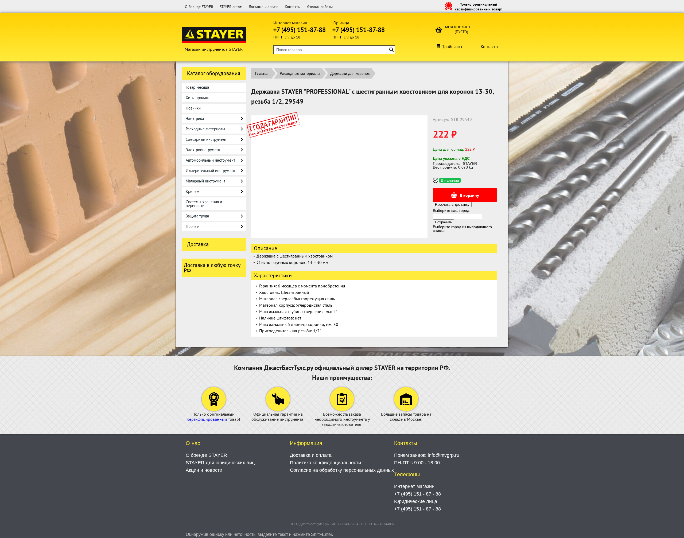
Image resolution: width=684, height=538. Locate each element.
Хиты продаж (197, 97)
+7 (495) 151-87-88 (299, 30)
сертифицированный (207, 419)
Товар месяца (197, 87)
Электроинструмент (203, 149)
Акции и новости (204, 470)
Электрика (195, 118)
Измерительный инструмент (210, 170)
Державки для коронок (350, 73)
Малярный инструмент (205, 181)
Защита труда (197, 216)
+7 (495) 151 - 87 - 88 (417, 494)
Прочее (192, 226)
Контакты (292, 6)
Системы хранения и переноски (204, 203)
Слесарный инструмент (206, 139)
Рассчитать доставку (452, 204)
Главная (262, 73)
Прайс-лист (451, 46)
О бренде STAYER (199, 6)
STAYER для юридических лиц (220, 462)
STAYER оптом (231, 6)
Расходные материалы (205, 128)
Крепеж (192, 191)
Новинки (193, 108)
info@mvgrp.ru (443, 455)
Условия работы (320, 6)
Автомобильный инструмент (210, 160)
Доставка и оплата (264, 6)
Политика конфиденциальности (325, 462)
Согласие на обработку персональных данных (342, 470)
